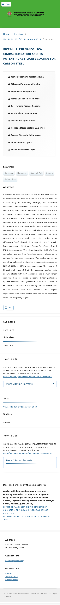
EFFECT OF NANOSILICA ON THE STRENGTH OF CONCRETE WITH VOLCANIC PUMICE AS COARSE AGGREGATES (25, 510)
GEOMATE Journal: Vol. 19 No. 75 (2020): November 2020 (26, 518)
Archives (18, 35)
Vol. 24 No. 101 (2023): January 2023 (22, 40)
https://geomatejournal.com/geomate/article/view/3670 (27, 377)
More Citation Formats (19, 383)
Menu (7, 4)
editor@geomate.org (14, 561)
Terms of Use (11, 577)
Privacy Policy (11, 580)
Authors (8, 573)
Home (6, 35)
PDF (9, 308)
